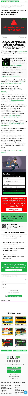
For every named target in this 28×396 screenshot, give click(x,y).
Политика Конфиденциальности (6, 388)
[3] (14, 292)
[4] (16, 292)
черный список (22, 51)
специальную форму (16, 65)
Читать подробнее (14, 270)
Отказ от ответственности (19, 390)
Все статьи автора (11, 229)
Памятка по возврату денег (14, 210)
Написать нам (14, 367)
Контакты (17, 385)
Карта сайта (18, 387)
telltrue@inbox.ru (17, 363)
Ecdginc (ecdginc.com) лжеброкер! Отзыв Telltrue (20, 350)
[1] (9, 292)
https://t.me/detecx (7, 220)
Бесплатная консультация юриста (10, 1)
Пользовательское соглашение (20, 393)
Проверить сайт (14, 371)
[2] (11, 292)
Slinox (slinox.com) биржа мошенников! (6, 350)
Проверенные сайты (6, 385)
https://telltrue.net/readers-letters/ (11, 76)
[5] (18, 292)
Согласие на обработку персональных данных (6, 392)
